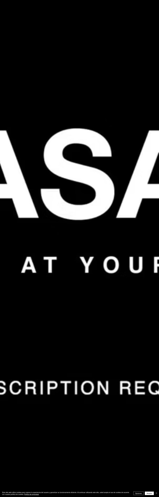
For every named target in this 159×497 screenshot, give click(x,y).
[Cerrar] (156, 493)
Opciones (138, 493)
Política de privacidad (31, 494)
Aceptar (149, 493)
